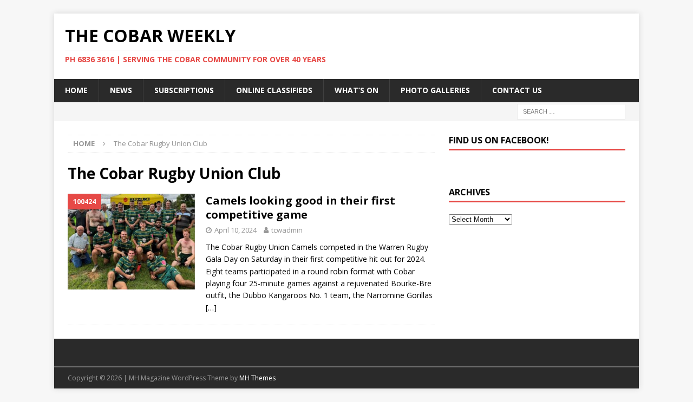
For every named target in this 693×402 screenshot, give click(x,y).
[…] (211, 307)
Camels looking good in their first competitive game (300, 207)
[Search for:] (571, 111)
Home (76, 90)
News (121, 90)
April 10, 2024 (235, 230)
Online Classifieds (274, 90)
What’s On (356, 90)
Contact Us (517, 90)
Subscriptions (184, 90)
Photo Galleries (435, 90)
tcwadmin (287, 230)
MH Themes (257, 378)
